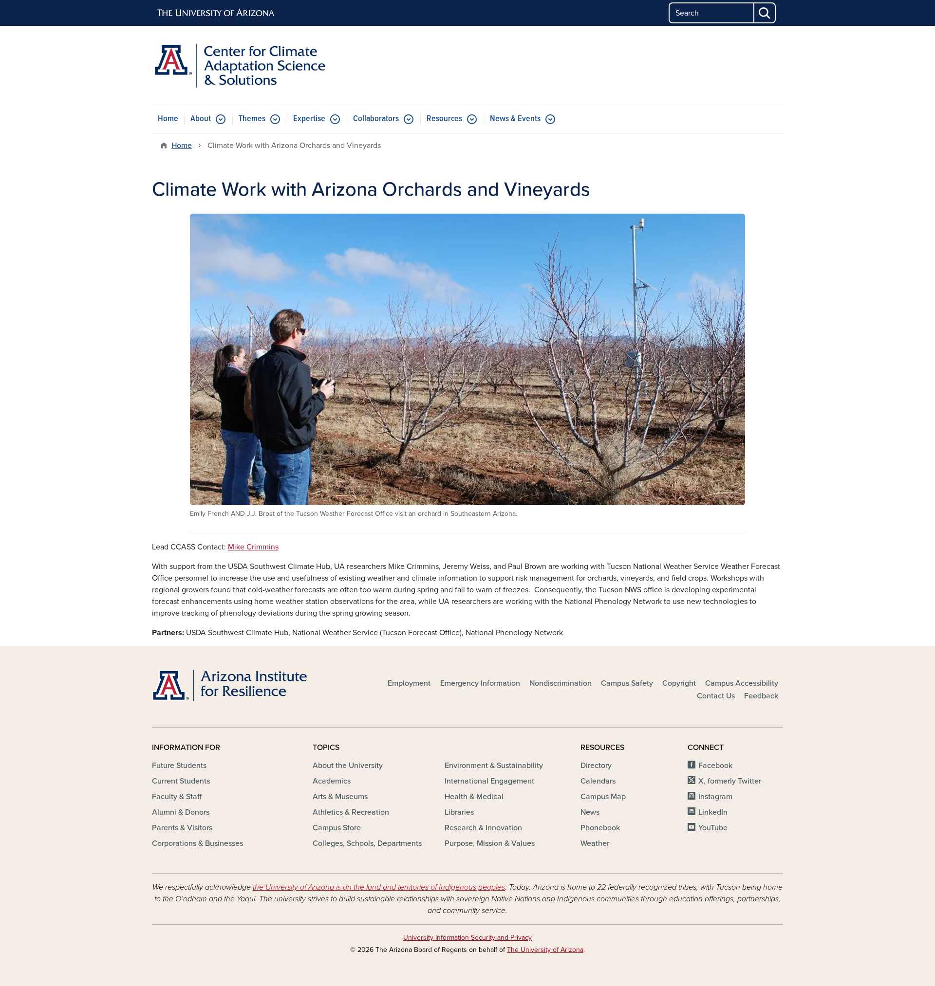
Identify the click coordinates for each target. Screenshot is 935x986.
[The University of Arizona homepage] (216, 13)
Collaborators (376, 119)
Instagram (715, 797)
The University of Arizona (545, 950)
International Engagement (489, 781)
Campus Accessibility (741, 683)
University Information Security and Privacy (467, 937)
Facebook (715, 765)
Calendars (598, 781)
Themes (252, 119)
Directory (596, 765)
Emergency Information (480, 683)
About (200, 119)
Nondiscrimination (560, 683)
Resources (444, 119)
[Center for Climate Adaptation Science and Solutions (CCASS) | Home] (253, 65)
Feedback (761, 696)
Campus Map (603, 797)
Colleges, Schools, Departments (367, 843)
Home (168, 119)
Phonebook (600, 828)
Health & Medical (474, 797)
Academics (332, 781)
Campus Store (337, 828)
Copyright (679, 683)
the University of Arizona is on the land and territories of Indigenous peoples (379, 887)
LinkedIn (713, 812)
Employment (409, 683)
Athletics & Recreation (351, 812)
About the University (348, 765)
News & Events (515, 119)
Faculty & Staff (177, 797)
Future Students (179, 765)
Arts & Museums (340, 797)
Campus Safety (627, 683)
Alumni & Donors (180, 812)
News (589, 812)
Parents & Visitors (182, 828)
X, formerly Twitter (729, 781)
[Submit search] (765, 12)
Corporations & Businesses (197, 843)
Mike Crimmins (253, 547)
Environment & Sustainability (494, 765)
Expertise (309, 119)
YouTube (713, 828)
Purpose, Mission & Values (490, 843)
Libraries (459, 812)
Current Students (181, 781)
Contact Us (716, 696)
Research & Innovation (483, 828)
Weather (594, 843)
